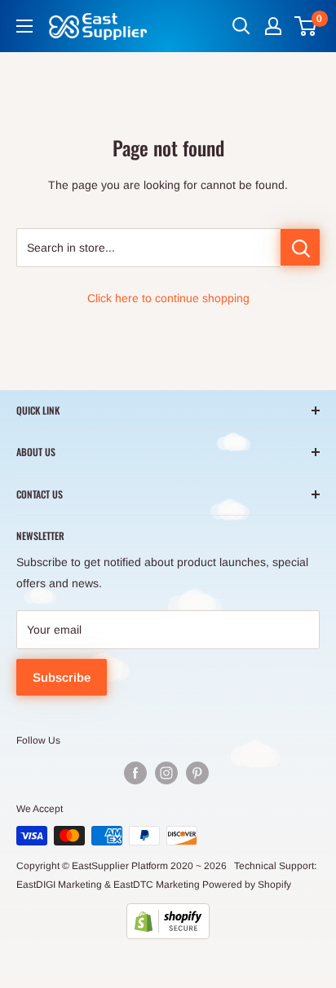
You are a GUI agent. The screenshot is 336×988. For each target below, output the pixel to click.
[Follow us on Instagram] (166, 773)
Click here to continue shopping (168, 298)
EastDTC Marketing (156, 884)
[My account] (273, 26)
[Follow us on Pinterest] (197, 773)
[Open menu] (24, 26)
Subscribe (62, 677)
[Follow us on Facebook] (135, 773)
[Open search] (241, 26)
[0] (306, 26)
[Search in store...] (300, 247)
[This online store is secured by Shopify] (168, 921)
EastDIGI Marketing (59, 884)
